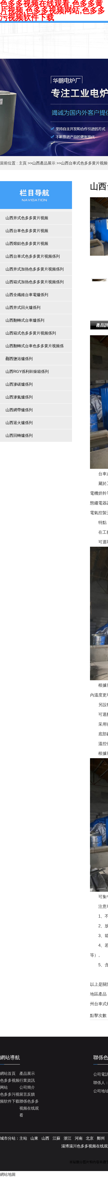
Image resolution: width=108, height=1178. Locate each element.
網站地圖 (8, 1174)
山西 (45, 1138)
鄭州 (101, 1138)
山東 (34, 1138)
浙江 (67, 1138)
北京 (90, 1138)
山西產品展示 (43, 163)
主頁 (23, 163)
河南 (79, 1138)
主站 (23, 1138)
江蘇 (56, 1138)
